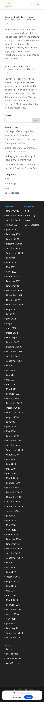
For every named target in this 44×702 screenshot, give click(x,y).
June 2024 (11, 229)
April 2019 (11, 473)
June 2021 (11, 375)
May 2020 (10, 431)
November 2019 (14, 440)
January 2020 (12, 436)
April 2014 (11, 618)
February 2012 (13, 628)
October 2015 (13, 576)
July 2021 (10, 370)
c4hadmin (10, 20)
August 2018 (12, 511)
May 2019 (10, 468)
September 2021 (14, 360)
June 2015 (11, 586)
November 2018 (14, 497)
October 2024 (13, 220)
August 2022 (12, 309)
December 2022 (14, 290)
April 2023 (11, 271)
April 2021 (11, 384)
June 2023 (11, 262)
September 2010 (14, 633)
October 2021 (13, 356)
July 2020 (10, 421)
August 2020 (12, 417)
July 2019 (10, 459)
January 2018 (12, 543)
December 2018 (14, 492)
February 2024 (13, 234)
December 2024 (14, 215)
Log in (9, 649)
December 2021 (14, 346)
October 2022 (13, 300)
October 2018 (13, 501)
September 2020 (14, 412)
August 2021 (12, 365)
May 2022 (10, 323)
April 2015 (11, 595)
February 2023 (13, 281)
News (7, 188)
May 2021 (10, 379)
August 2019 (12, 454)
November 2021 (14, 351)
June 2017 (11, 572)
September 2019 (14, 450)
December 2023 (14, 243)
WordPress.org (13, 663)
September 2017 (14, 557)
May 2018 (10, 525)
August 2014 (12, 614)
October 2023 (13, 248)
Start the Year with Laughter (17, 66)
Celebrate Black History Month (18, 17)
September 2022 (14, 304)
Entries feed (12, 653)
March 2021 (12, 389)
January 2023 (12, 285)
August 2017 (12, 562)
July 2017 (10, 567)
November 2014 (14, 609)
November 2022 (14, 295)
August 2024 (12, 224)
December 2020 (14, 403)
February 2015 (13, 604)
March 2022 (12, 332)
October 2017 (13, 553)
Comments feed (14, 658)
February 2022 (13, 337)
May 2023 (10, 267)
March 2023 (12, 276)
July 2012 (10, 623)
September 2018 (14, 506)
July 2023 (10, 257)
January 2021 (12, 398)
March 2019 (12, 478)
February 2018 (13, 539)
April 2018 (11, 529)
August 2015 (12, 581)
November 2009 (14, 637)
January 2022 (12, 342)
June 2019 (11, 464)
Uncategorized (11, 192)
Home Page (10, 183)
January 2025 (12, 210)
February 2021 (13, 393)
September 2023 (14, 253)
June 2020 (11, 426)
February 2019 (13, 482)
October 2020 (13, 407)
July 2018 (10, 515)
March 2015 (12, 600)
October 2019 (13, 445)
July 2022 (10, 314)
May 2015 (10, 590)
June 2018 (11, 520)
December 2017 (14, 548)
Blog (29, 20)
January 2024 (12, 239)
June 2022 (11, 318)
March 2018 (12, 534)
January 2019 (12, 487)
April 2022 (11, 328)
